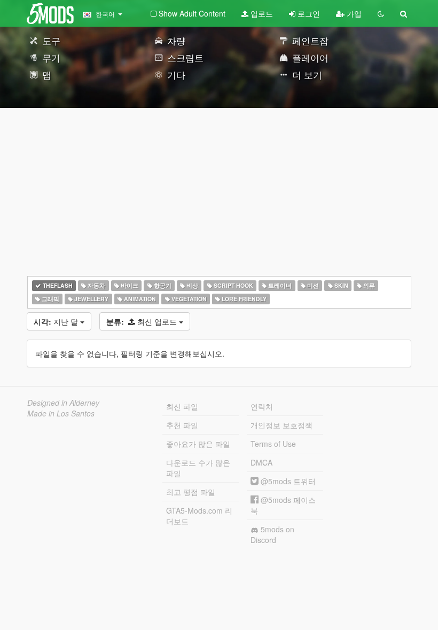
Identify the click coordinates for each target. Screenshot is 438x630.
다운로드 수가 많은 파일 (198, 467)
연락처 (262, 406)
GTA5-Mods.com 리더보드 (199, 515)
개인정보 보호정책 (281, 425)
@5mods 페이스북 (283, 505)
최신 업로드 (142, 321)
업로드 (260, 13)
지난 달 (57, 321)
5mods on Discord (272, 534)
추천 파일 (182, 425)
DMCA (261, 462)
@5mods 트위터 (287, 481)
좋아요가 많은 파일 (198, 443)
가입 (353, 13)
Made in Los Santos (61, 413)
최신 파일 (182, 406)
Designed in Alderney (63, 402)
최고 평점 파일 (190, 491)
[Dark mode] (381, 13)
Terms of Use (273, 443)
